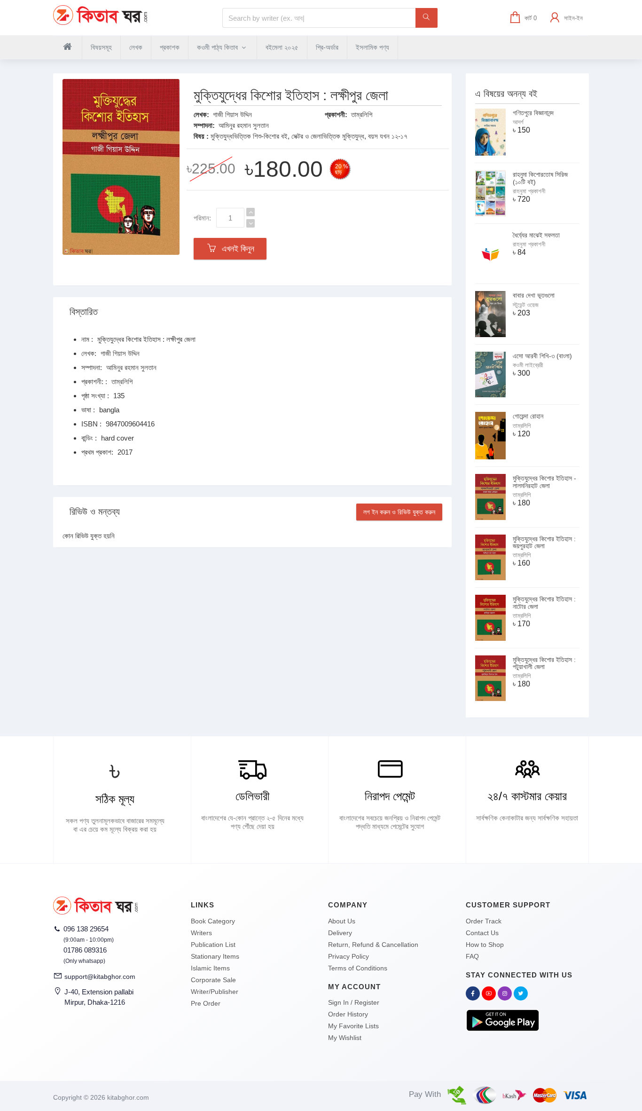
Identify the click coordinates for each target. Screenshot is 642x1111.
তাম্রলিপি (361, 114)
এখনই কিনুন (235, 248)
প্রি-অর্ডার (327, 47)
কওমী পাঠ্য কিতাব (218, 47)
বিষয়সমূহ (101, 47)
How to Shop (485, 944)
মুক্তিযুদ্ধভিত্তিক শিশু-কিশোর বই (249, 136)
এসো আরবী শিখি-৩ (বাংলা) (542, 356)
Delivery (340, 933)
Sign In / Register (353, 1002)
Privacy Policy (348, 956)
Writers (201, 933)
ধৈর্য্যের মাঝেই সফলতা (536, 235)
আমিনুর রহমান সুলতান (244, 125)
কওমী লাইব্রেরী (528, 365)
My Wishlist (344, 1037)
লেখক (135, 47)
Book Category (213, 921)
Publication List (213, 944)
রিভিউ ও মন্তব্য (95, 511)
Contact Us (482, 933)
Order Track (483, 921)
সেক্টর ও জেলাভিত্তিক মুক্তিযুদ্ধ (327, 136)
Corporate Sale (213, 980)
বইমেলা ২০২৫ (282, 47)
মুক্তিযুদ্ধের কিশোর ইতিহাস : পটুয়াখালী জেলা (544, 663)
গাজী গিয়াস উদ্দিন (232, 114)
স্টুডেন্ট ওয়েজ (526, 304)
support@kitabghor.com (99, 976)
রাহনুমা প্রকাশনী (529, 191)
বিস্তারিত (84, 312)
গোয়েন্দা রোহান (528, 416)
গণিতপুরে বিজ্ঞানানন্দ (533, 113)
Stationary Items (215, 956)
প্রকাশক (170, 47)
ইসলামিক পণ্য (372, 47)
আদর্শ (518, 122)
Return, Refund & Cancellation (373, 944)
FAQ (472, 956)
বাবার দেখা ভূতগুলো (534, 295)
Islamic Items (210, 968)
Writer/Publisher (214, 991)
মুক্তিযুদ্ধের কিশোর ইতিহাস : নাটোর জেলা (544, 602)
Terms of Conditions (357, 968)
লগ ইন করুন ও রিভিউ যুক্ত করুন (399, 512)
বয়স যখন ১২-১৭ (387, 136)
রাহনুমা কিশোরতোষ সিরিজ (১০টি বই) (540, 178)
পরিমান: (202, 218)
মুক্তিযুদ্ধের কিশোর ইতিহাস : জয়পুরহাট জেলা (544, 542)
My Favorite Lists (353, 1026)
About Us (341, 921)
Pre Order (205, 1003)
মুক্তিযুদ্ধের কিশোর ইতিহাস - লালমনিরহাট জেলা (544, 481)
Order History (348, 1014)
